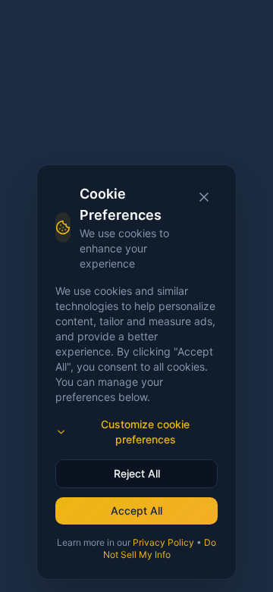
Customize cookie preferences (145, 432)
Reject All (137, 473)
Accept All (136, 510)
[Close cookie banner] (204, 197)
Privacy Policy (163, 542)
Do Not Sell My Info (160, 548)
